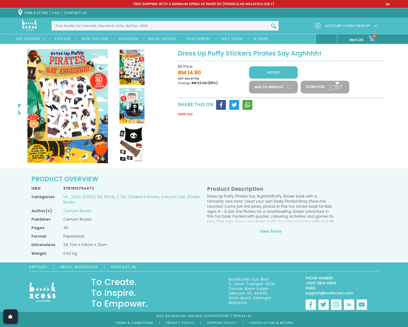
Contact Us (123, 266)
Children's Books (143, 196)
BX (100, 196)
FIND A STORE (36, 12)
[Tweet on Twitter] (234, 105)
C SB (120, 196)
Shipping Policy (222, 323)
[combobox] (165, 26)
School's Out (173, 196)
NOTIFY (273, 72)
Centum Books (77, 210)
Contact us (75, 12)
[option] (204, 4)
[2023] (89, 196)
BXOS (109, 196)
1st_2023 (72, 196)
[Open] (10, 316)
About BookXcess (79, 266)
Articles (38, 266)
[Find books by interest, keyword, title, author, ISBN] (273, 26)
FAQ (56, 12)
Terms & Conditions (134, 323)
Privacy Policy (180, 323)
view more (271, 231)
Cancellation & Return (271, 323)
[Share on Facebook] (221, 105)
